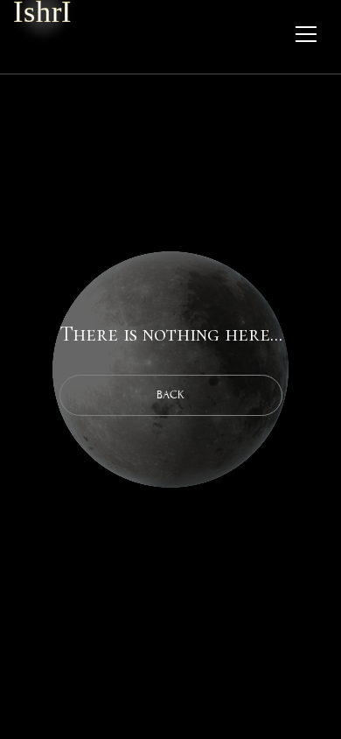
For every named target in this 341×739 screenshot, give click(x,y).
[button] (306, 21)
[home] (42, 12)
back (170, 395)
